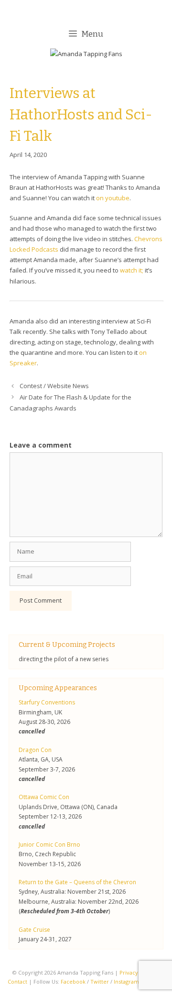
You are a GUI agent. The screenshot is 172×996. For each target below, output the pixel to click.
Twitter (99, 981)
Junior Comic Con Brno (49, 844)
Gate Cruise (34, 930)
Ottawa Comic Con (44, 797)
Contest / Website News (54, 385)
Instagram (126, 981)
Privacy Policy (137, 972)
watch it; (131, 270)
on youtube (112, 198)
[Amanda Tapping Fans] (86, 55)
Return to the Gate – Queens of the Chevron (77, 882)
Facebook (73, 981)
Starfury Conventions (47, 702)
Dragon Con (35, 750)
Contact (17, 981)
